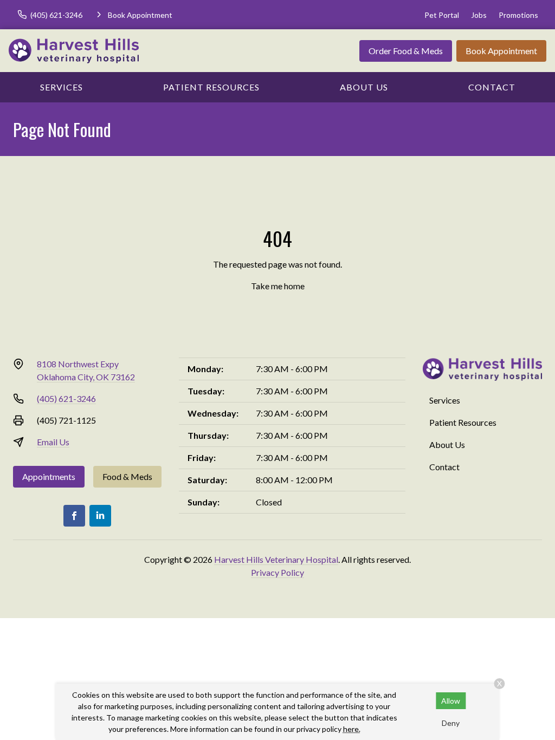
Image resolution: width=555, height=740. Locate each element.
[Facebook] (74, 516)
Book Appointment (501, 51)
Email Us (53, 442)
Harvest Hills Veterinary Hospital (276, 559)
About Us (364, 87)
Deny (451, 723)
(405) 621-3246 (66, 398)
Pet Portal (441, 15)
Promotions (518, 15)
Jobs (479, 15)
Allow (450, 700)
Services (61, 87)
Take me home (278, 286)
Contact (491, 87)
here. (351, 728)
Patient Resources (211, 87)
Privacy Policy (277, 572)
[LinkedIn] (100, 516)
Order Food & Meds (406, 51)
